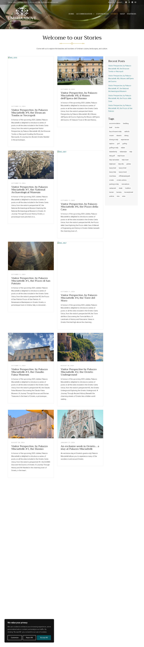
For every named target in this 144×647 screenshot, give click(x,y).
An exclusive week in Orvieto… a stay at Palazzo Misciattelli (80, 447)
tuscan (111, 192)
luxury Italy (112, 172)
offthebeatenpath (124, 176)
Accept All (44, 637)
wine (123, 196)
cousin (111, 135)
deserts (119, 135)
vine (118, 196)
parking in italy (114, 184)
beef (110, 127)
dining (126, 135)
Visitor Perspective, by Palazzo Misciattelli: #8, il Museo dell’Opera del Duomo (79, 96)
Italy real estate (114, 160)
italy (130, 152)
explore (111, 144)
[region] (29, 631)
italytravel (112, 164)
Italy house (121, 156)
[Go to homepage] (22, 14)
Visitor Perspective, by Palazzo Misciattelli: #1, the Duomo (29, 447)
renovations (125, 184)
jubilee (128, 164)
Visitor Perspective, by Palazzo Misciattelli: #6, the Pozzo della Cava (79, 207)
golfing (124, 144)
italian (123, 148)
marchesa (112, 176)
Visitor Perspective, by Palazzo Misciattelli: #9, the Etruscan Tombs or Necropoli (29, 113)
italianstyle (123, 152)
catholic (126, 131)
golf (118, 144)
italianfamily (113, 152)
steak (120, 188)
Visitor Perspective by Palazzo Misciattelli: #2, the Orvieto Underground (79, 372)
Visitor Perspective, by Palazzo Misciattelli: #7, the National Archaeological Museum (29, 190)
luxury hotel (122, 168)
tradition (128, 188)
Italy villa (121, 164)
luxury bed (112, 168)
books (117, 127)
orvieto (111, 180)
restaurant (112, 188)
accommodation (114, 123)
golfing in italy (113, 148)
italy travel (125, 160)
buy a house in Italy (115, 131)
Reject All (29, 637)
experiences (125, 140)
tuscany (119, 192)
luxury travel (123, 172)
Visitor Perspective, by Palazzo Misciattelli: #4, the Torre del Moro (79, 298)
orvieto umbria (121, 180)
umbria (111, 196)
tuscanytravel (128, 192)
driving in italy (113, 140)
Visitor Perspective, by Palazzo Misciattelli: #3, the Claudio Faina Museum (29, 372)
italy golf (112, 156)
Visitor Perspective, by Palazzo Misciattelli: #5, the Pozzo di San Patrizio (30, 281)
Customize (15, 637)
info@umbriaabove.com (50, 2)
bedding (126, 123)
